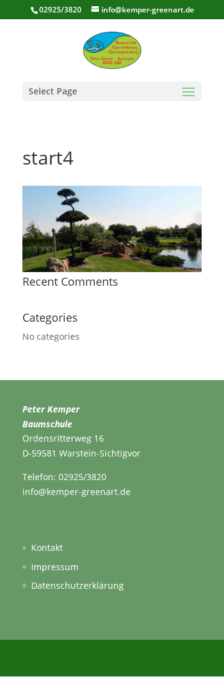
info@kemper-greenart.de (76, 492)
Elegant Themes (92, 659)
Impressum (54, 567)
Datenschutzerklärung (77, 585)
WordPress (178, 659)
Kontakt (47, 547)
